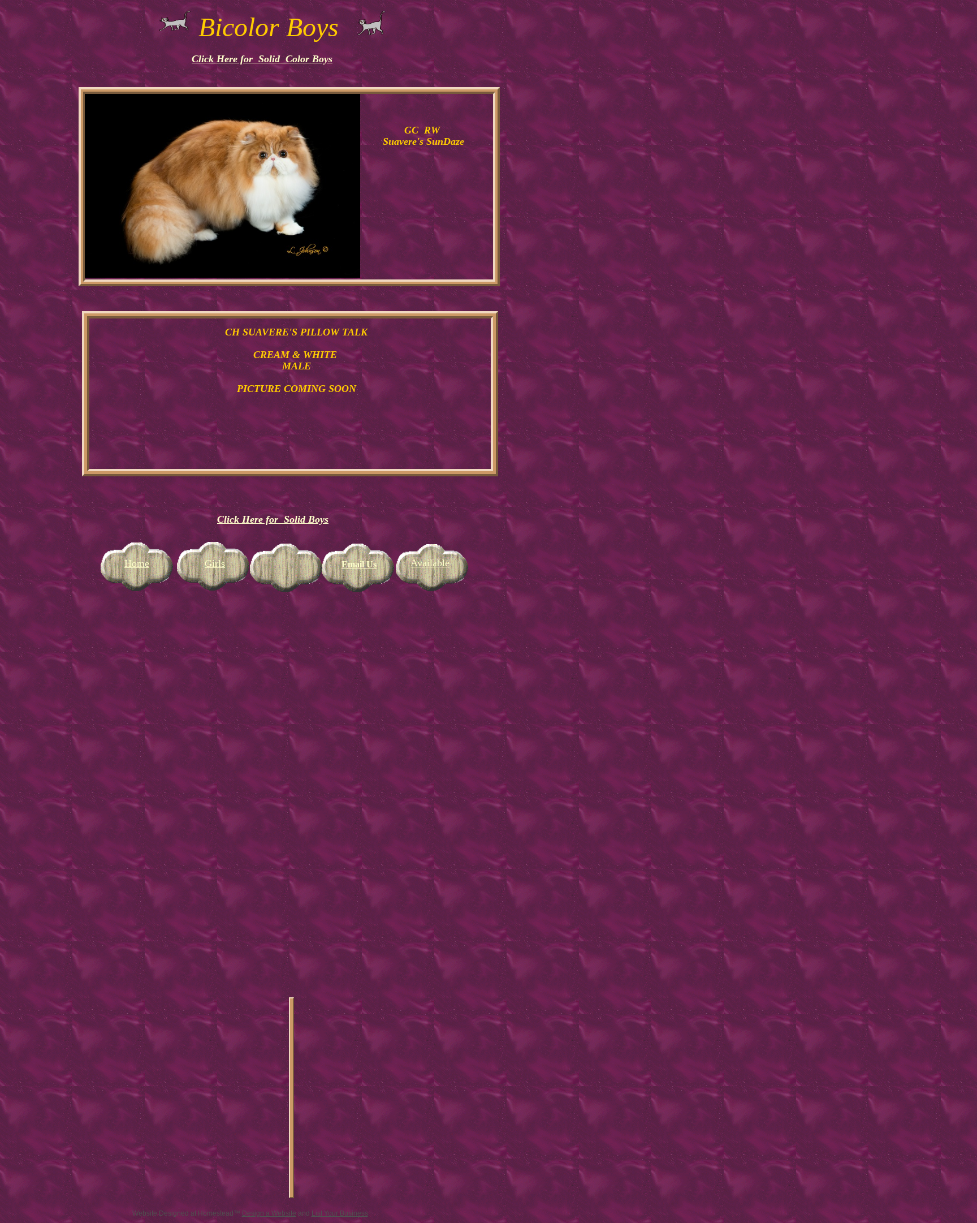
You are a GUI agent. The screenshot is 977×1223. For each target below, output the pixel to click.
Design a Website (269, 1213)
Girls (215, 563)
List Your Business (340, 1213)
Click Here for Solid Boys (272, 519)
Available (429, 563)
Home (136, 563)
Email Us (359, 564)
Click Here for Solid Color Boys (262, 58)
